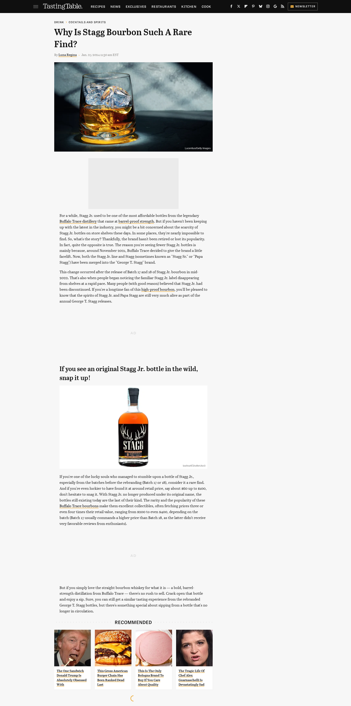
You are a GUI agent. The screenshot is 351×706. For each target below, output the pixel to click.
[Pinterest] (253, 7)
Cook (206, 6)
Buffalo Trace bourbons (79, 505)
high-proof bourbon (157, 289)
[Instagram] (268, 7)
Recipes (98, 6)
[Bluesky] (261, 7)
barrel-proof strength (136, 221)
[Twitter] (239, 7)
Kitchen (188, 6)
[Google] (275, 7)
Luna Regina (67, 54)
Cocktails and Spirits (87, 22)
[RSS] (283, 7)
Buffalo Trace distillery (78, 221)
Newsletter (305, 6)
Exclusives (136, 6)
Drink (59, 22)
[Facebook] (231, 7)
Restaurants (164, 6)
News (115, 6)
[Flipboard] (246, 7)
